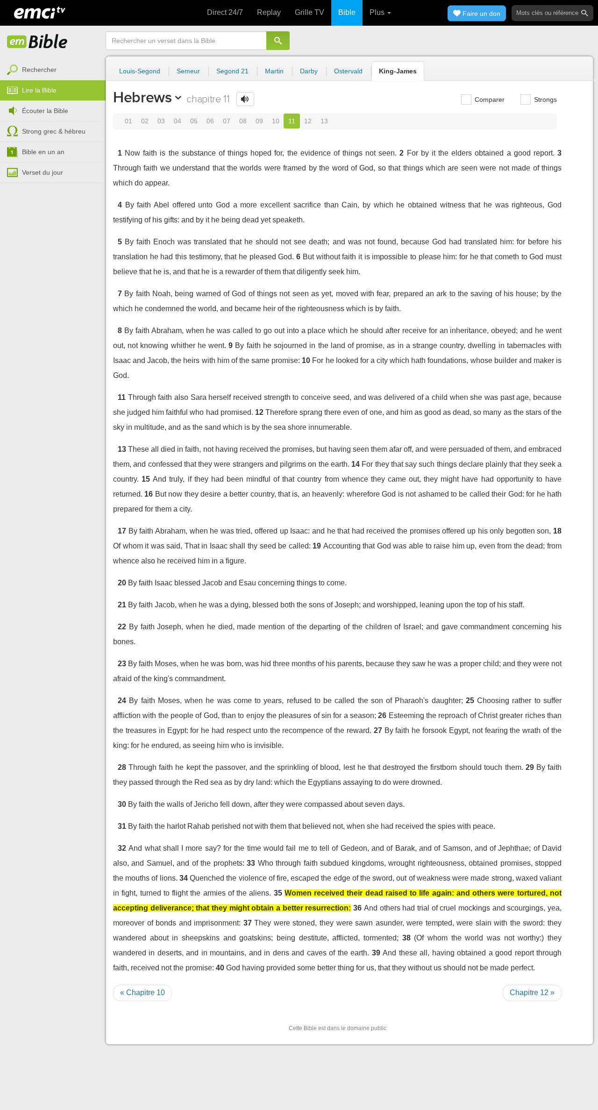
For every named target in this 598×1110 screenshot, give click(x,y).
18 (557, 531)
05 (194, 121)
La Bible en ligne (37, 42)
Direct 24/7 (225, 12)
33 (251, 863)
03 (161, 121)
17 (122, 531)
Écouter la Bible (45, 110)
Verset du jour (42, 172)
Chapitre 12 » (532, 992)
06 (210, 121)
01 (128, 121)
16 (148, 494)
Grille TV (309, 12)
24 (122, 700)
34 (183, 878)
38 (406, 938)
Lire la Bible (39, 90)
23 (122, 664)
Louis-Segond (139, 71)
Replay (269, 12)
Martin (274, 71)
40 (220, 968)
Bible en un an (43, 152)
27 (378, 730)
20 (122, 583)
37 (247, 923)
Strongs (544, 99)
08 (243, 121)
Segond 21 (232, 71)
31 (122, 826)
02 (145, 121)
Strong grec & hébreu (53, 131)
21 (122, 605)
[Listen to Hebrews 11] (245, 99)
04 (177, 121)
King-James (398, 71)
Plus (378, 12)
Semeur (188, 71)
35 (278, 893)
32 (122, 848)
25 (470, 700)
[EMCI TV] (39, 11)
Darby (309, 71)
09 (259, 121)
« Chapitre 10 (142, 992)
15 (146, 479)
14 (355, 464)
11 (291, 121)
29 (530, 767)
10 (275, 121)
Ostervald (348, 71)
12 (308, 121)
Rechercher (39, 69)
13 (324, 121)
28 (122, 767)
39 (376, 953)
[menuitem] (53, 70)
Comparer (489, 99)
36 (357, 908)
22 (122, 627)
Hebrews (142, 97)
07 (226, 121)
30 (122, 804)
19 (317, 546)
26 (382, 715)
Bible (347, 12)
